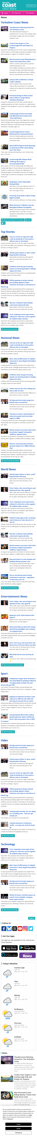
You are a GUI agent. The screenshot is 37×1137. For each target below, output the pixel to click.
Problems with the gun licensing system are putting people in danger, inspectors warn (23, 269)
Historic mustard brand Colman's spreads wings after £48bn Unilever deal (22, 446)
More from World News (11, 588)
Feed (29, 220)
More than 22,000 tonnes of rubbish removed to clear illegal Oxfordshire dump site (23, 361)
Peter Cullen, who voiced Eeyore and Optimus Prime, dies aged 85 (23, 489)
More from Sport (9, 732)
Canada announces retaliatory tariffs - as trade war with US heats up (22, 825)
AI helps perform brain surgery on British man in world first (22, 401)
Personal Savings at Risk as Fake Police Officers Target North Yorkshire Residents (21, 98)
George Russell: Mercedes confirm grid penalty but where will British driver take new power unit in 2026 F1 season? (18, 718)
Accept (18, 1124)
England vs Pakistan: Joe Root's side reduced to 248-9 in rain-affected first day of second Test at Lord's (22, 699)
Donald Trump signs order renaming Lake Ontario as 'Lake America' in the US (22, 520)
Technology (8, 844)
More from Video (9, 835)
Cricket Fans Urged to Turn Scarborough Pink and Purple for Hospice (21, 45)
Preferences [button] (10, 1119)
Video (4, 740)
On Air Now (30, 5)
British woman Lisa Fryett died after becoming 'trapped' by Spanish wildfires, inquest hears (23, 432)
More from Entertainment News (13, 665)
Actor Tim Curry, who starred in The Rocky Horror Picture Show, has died (23, 644)
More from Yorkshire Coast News (14, 220)
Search (31, 918)
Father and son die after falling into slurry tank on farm (22, 390)
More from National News (11, 461)
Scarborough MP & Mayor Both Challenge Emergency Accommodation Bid (20, 161)
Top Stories (8, 231)
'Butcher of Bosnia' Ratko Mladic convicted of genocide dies (21, 304)
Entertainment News (14, 596)
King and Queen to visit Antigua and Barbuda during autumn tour (22, 560)
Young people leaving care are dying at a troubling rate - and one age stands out (23, 813)
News (4, 1053)
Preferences (18, 1132)
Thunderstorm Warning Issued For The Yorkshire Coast (22, 28)
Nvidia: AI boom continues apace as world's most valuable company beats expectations (22, 897)
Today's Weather (10, 963)
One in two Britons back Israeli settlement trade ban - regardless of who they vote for (22, 577)
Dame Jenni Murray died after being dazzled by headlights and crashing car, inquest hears (22, 629)
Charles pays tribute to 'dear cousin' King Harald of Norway (22, 254)
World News (8, 469)
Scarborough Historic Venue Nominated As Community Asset (21, 133)
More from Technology (11, 910)
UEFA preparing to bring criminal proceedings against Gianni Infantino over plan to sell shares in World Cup (18, 283)
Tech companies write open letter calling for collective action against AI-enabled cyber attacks (22, 316)
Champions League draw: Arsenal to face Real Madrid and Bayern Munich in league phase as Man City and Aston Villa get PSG (18, 682)
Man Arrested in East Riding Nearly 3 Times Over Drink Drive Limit (23, 60)
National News (10, 338)
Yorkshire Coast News (14, 22)
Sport (4, 673)
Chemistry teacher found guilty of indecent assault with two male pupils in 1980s (22, 416)
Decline (18, 1128)
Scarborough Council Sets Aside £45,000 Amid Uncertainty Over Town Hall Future (21, 116)
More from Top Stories (11, 329)
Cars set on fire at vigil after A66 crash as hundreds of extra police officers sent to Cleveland (22, 239)
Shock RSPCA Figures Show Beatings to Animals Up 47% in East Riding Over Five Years (22, 148)
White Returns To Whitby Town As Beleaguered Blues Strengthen (22, 206)
